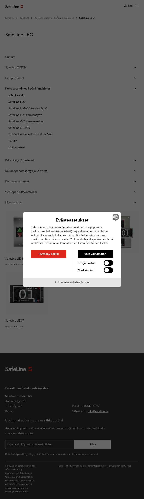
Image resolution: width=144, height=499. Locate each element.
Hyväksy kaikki (49, 253)
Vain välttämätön (95, 253)
